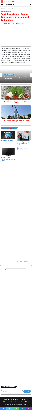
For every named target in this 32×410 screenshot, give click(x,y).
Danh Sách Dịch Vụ (10, 8)
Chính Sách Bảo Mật (25, 401)
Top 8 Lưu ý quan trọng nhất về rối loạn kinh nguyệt (23, 143)
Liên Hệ (25, 404)
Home (3, 8)
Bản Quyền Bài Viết (9, 404)
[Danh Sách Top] (10, 4)
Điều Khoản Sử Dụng (18, 404)
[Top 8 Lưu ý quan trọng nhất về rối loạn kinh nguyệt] (24, 136)
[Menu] (2, 5)
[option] (16, 75)
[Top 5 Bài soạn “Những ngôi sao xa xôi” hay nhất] (8, 135)
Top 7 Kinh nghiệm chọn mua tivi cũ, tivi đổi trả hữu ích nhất (8, 159)
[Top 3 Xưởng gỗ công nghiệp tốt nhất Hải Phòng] (24, 203)
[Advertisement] (16, 35)
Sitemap (13, 401)
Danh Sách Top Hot (6, 401)
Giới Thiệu (17, 401)
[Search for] (30, 5)
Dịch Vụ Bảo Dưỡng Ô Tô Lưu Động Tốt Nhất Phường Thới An (17, 1)
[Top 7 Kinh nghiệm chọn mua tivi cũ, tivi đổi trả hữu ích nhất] (8, 151)
